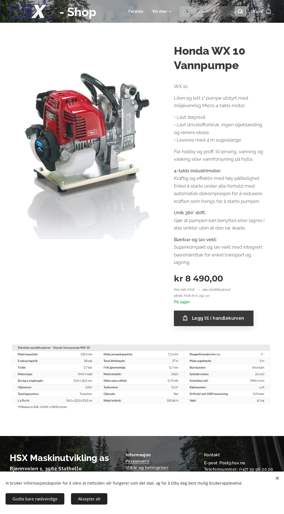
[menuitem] (137, 11)
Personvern (137, 461)
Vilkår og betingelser (147, 467)
